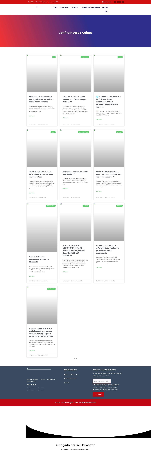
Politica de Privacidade (71, 375)
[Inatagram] (28, 389)
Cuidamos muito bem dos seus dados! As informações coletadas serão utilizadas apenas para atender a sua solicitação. (106, 386)
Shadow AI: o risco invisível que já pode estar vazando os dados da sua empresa (41, 99)
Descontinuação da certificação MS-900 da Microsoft (39, 259)
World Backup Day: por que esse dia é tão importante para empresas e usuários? (108, 174)
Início (55, 7)
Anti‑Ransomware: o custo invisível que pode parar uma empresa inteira (41, 174)
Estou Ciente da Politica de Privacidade (106, 389)
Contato (105, 7)
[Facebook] (123, 2)
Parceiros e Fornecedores (91, 7)
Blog (106, 11)
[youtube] (37, 389)
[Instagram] (115, 2)
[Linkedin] (118, 2)
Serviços (75, 7)
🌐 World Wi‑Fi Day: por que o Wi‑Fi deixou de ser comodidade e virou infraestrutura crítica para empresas (108, 102)
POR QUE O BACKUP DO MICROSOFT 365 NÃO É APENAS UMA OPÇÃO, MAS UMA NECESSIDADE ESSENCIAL (74, 250)
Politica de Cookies (70, 379)
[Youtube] (120, 2)
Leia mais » (32, 116)
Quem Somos (64, 7)
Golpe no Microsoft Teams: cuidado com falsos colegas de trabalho (74, 99)
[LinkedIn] (33, 389)
